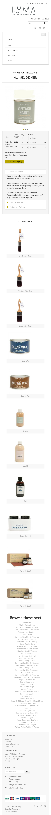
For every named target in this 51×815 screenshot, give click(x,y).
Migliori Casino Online (27, 625)
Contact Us (9, 746)
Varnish (25, 466)
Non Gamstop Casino (27, 658)
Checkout (45, 19)
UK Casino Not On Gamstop (27, 642)
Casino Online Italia (27, 682)
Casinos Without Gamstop (27, 646)
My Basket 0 (36, 19)
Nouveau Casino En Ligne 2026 (27, 713)
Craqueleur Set (25, 536)
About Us (11, 55)
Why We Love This (16, 202)
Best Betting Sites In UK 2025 (27, 665)
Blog (10, 60)
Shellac (25, 431)
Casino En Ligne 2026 (27, 710)
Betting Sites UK (27, 673)
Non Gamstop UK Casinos (27, 651)
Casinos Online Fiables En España (27, 727)
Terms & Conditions (12, 744)
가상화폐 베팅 (27, 696)
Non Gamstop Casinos (27, 661)
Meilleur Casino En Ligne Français (27, 706)
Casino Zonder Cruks (27, 644)
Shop (10, 45)
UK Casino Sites (27, 654)
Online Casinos (27, 635)
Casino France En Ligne (27, 703)
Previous (2, 106)
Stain (25, 501)
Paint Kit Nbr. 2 (25, 606)
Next (49, 106)
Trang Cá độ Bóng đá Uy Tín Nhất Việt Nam (27, 701)
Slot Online (27, 623)
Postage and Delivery (17, 207)
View (9, 237)
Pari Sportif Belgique (27, 687)
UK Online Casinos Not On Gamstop (27, 677)
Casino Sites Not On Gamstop (27, 649)
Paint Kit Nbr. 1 (25, 571)
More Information (16, 172)
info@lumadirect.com (16, 788)
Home (10, 40)
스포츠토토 (27, 708)
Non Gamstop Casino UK (27, 639)
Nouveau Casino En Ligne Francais (26, 692)
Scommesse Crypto (27, 699)
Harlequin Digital (11, 811)
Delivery (8, 742)
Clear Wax (25, 361)
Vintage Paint (19, 73)
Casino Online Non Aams (27, 632)
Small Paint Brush (25, 256)
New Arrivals (13, 50)
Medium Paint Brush (25, 291)
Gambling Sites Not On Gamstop (27, 630)
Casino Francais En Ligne (27, 725)
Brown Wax (25, 396)
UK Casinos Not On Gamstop (27, 627)
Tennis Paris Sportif (27, 694)
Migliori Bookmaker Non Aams (27, 720)
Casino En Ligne (27, 684)
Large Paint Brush (25, 326)
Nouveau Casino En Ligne (27, 715)
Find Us (7, 761)
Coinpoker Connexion (27, 722)
